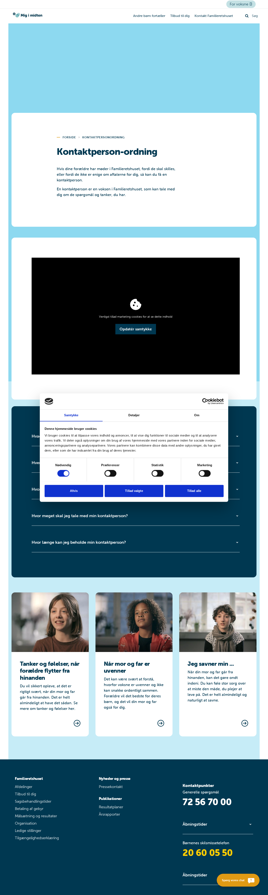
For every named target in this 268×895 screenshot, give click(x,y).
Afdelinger (23, 787)
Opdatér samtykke (136, 329)
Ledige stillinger (28, 831)
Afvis (74, 491)
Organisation (26, 823)
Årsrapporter (109, 814)
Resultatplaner (111, 807)
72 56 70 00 (207, 802)
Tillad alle (194, 491)
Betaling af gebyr (29, 809)
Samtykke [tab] (71, 415)
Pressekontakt (111, 787)
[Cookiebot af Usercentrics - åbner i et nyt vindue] (205, 401)
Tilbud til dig (179, 16)
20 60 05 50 (208, 853)
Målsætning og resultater (36, 816)
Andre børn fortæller (149, 16)
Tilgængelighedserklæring (37, 838)
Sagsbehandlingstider (33, 801)
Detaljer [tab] (134, 415)
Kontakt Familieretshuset (214, 16)
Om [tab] (196, 415)
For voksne (239, 4)
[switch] (110, 473)
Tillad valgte (134, 491)
